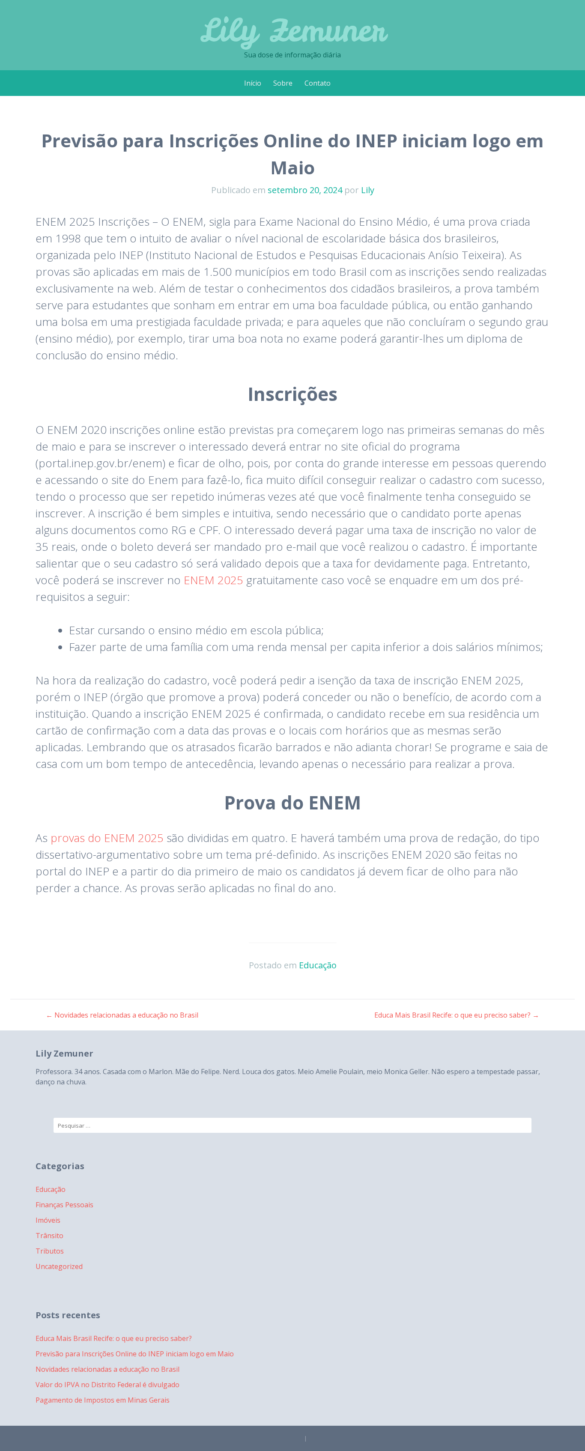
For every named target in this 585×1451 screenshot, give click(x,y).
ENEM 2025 (213, 580)
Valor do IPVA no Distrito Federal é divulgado (107, 1384)
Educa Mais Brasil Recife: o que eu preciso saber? (456, 1015)
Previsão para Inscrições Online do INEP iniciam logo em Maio (135, 1353)
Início (252, 83)
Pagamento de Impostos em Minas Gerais (103, 1400)
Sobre (282, 83)
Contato (317, 83)
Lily (367, 190)
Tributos (50, 1251)
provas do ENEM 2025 (107, 837)
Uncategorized (59, 1266)
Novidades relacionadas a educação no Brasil (122, 1015)
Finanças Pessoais (64, 1204)
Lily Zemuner (292, 30)
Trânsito (49, 1235)
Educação (318, 965)
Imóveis (48, 1220)
